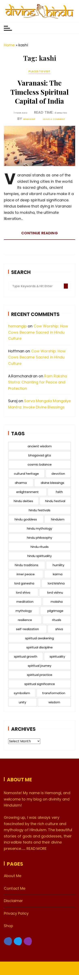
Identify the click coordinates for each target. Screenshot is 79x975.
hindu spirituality (39, 556)
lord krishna (56, 583)
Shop (8, 925)
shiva (59, 629)
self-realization (27, 629)
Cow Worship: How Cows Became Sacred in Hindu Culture (38, 332)
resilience (25, 620)
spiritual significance (39, 684)
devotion (58, 473)
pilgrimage (55, 611)
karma (57, 574)
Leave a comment (54, 119)
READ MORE (37, 848)
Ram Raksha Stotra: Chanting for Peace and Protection (37, 382)
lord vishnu (55, 592)
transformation (53, 693)
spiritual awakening (39, 638)
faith (59, 492)
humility (58, 565)
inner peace (26, 574)
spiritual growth (25, 656)
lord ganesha (24, 583)
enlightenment (27, 492)
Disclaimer (13, 900)
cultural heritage (26, 473)
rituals (56, 620)
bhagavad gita (39, 455)
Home (9, 45)
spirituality (57, 656)
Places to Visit (39, 71)
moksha (57, 601)
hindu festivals (39, 510)
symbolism (22, 693)
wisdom (54, 702)
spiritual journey (39, 665)
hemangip (29, 119)
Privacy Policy (16, 913)
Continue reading (39, 233)
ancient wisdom (40, 446)
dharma (21, 483)
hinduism (57, 519)
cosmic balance (40, 464)
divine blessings (52, 483)
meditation (24, 601)
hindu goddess (26, 519)
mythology (24, 611)
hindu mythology (39, 528)
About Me (12, 875)
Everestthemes (50, 968)
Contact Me (15, 888)
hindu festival (55, 501)
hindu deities (23, 501)
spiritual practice (39, 675)
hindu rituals (40, 547)
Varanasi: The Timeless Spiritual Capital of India (39, 91)
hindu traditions (26, 565)
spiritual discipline (39, 647)
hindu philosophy (39, 537)
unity (22, 702)
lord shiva (23, 592)
